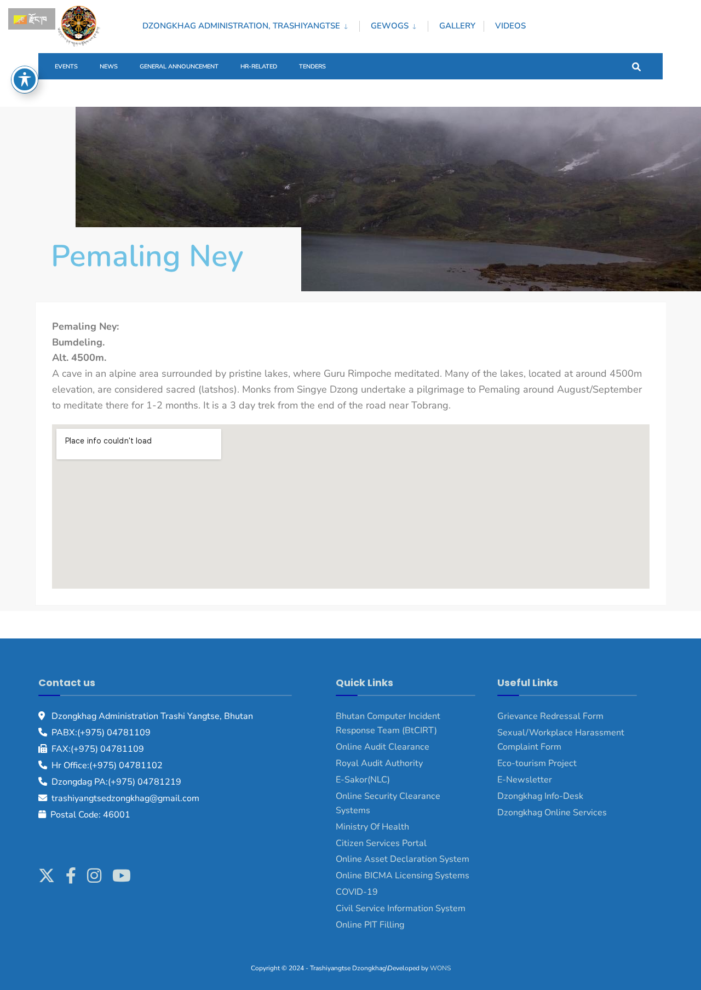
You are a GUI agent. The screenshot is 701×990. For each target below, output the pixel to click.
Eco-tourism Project (537, 763)
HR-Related (258, 66)
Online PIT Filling (370, 925)
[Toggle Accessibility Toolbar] (25, 79)
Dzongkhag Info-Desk (540, 796)
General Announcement (179, 66)
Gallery (457, 25)
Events (66, 66)
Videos (510, 25)
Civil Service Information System (401, 908)
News (109, 66)
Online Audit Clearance (382, 747)
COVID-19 (357, 892)
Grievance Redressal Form (550, 716)
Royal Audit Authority (379, 763)
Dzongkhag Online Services (552, 813)
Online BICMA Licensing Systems (402, 876)
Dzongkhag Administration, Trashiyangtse (241, 25)
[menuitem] (250, 24)
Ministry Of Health (372, 827)
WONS (440, 968)
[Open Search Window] (636, 66)
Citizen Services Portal (381, 843)
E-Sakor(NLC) (363, 780)
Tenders (312, 66)
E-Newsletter (524, 780)
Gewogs (390, 25)
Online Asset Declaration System (402, 859)
